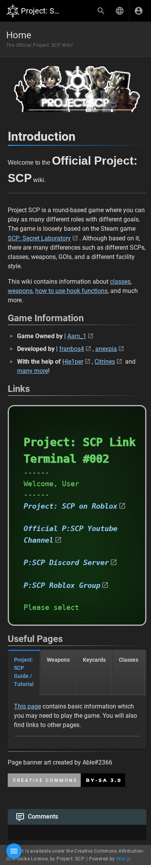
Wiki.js (123, 859)
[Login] (138, 11)
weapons (20, 291)
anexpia (106, 348)
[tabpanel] (77, 722)
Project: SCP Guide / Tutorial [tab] (24, 672)
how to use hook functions (71, 291)
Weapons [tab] (58, 660)
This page (27, 706)
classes (120, 281)
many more (32, 371)
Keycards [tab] (94, 660)
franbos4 (71, 348)
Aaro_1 (76, 336)
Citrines (104, 361)
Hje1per (72, 361)
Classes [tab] (128, 660)
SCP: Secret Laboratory (39, 238)
